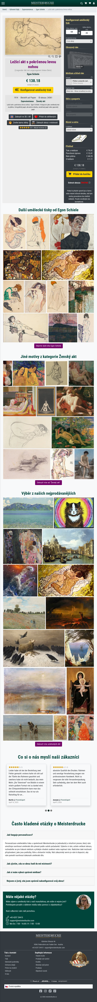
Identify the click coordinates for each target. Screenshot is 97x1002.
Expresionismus (27, 9)
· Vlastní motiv (40, 956)
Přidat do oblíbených (47, 116)
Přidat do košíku (80, 174)
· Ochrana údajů (9, 965)
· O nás (6, 974)
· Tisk (6, 959)
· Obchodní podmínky (11, 962)
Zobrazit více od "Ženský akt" (48, 482)
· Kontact (7, 956)
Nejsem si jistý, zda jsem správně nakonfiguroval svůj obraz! (35, 880)
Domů (5, 9)
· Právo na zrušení (10, 968)
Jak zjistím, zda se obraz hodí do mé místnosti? (29, 863)
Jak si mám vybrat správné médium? (24, 872)
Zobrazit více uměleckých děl (48, 744)
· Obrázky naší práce (42, 965)
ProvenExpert (18, 800)
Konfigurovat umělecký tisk (35, 90)
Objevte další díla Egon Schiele (48, 346)
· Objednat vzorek (41, 971)
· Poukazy (38, 968)
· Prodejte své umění (42, 959)
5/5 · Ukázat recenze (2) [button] (38, 128)
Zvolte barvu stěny (20, 122)
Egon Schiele (40, 9)
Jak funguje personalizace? (20, 834)
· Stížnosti (7, 971)
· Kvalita (38, 962)
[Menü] (3, 3)
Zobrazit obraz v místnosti (46, 122)
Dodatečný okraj (71, 38)
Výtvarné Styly (14, 9)
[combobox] (79, 41)
